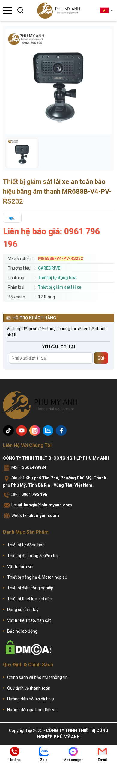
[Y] (21, 430)
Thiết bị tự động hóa (57, 277)
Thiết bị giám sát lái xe (59, 287)
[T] (8, 430)
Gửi (101, 358)
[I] (34, 430)
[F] (61, 430)
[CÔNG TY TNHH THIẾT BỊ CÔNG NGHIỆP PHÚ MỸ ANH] (58, 10)
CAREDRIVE (49, 268)
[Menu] (7, 10)
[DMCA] (28, 647)
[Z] (48, 430)
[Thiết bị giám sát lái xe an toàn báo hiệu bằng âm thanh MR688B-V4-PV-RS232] (22, 153)
